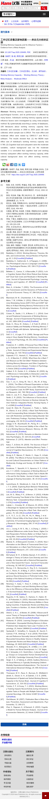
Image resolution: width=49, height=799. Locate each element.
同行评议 (29, 759)
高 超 (12, 60)
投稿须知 (7, 775)
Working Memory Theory (33, 75)
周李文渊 (20, 56)
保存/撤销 (30, 783)
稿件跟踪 (7, 779)
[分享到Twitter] (19, 164)
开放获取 (29, 775)
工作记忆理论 (24, 71)
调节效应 (42, 71)
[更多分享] (23, 164)
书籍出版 (7, 763)
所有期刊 (7, 755)
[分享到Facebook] (11, 164)
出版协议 (29, 779)
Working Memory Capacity (11, 75)
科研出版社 (7, 740)
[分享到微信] (4, 164)
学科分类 (7, 759)
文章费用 (29, 763)
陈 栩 (14, 56)
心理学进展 (36, 21)
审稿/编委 (30, 767)
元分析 (34, 71)
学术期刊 (8, 14)
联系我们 (7, 767)
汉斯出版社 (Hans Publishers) (28, 792)
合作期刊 (25, 21)
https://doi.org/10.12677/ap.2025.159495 (28, 175)
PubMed (29, 258)
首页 (6, 21)
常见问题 (7, 783)
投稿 (24, 724)
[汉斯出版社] (10, 3)
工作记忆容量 (12, 71)
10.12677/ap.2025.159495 (15, 52)
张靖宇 (8, 56)
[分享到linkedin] (15, 164)
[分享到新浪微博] (8, 164)
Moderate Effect (20, 79)
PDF (28, 52)
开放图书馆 (7, 743)
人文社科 (15, 21)
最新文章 (29, 755)
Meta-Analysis (6, 79)
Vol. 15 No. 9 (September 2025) (17, 24)
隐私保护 (29, 787)
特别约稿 (7, 787)
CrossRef (20, 258)
